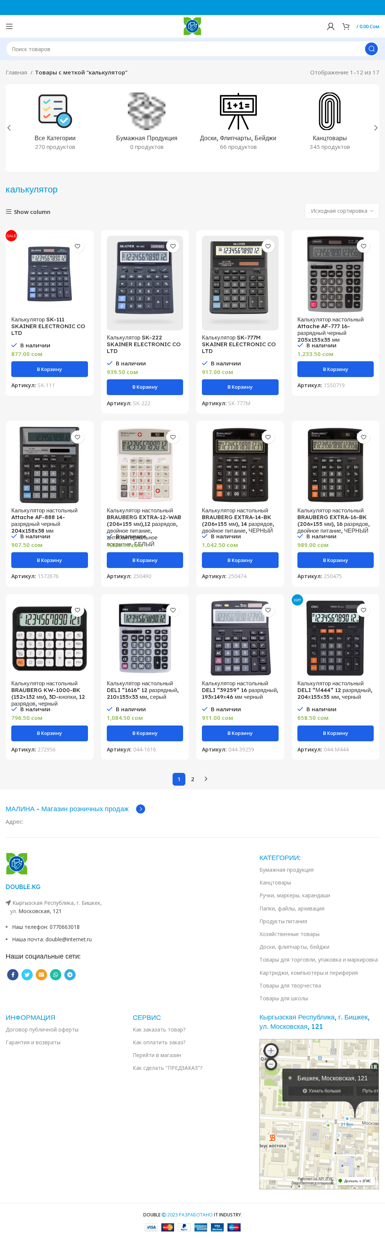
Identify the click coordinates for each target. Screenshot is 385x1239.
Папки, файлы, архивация (291, 908)
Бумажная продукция (286, 869)
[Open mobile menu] (9, 26)
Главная (17, 72)
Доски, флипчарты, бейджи (294, 946)
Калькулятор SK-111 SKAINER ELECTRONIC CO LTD (48, 326)
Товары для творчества (290, 985)
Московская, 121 (40, 911)
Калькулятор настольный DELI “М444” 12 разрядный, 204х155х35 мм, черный (334, 690)
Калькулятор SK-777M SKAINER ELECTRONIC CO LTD (239, 344)
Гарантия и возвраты (33, 1042)
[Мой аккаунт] (330, 26)
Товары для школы (283, 998)
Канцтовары (275, 882)
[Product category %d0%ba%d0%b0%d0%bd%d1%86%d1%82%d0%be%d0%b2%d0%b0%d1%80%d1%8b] (330, 123)
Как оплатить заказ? (159, 1042)
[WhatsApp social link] (55, 974)
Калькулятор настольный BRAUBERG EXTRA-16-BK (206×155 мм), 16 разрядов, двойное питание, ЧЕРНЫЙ (333, 520)
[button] (49, 369)
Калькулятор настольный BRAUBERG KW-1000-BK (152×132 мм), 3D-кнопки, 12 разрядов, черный (48, 693)
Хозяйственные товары (289, 934)
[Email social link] (41, 974)
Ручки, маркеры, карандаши (294, 895)
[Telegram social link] (70, 974)
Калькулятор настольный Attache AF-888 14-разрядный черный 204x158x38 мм (44, 520)
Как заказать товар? (159, 1029)
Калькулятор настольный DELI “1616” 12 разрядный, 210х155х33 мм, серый (143, 690)
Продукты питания (283, 921)
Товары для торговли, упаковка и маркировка (318, 959)
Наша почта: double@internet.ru (52, 939)
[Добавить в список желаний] (77, 246)
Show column (32, 212)
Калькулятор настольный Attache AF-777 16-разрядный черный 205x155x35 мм (330, 329)
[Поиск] (371, 48)
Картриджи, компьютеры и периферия (308, 972)
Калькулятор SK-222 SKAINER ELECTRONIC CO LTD (144, 344)
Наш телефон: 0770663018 (46, 926)
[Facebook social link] (12, 974)
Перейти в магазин (157, 1055)
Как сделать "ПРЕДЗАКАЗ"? (167, 1067)
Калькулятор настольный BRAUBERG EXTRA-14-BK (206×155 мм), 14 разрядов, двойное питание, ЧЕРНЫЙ (238, 520)
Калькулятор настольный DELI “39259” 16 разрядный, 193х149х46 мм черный (240, 690)
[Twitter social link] (27, 974)
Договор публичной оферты (42, 1029)
